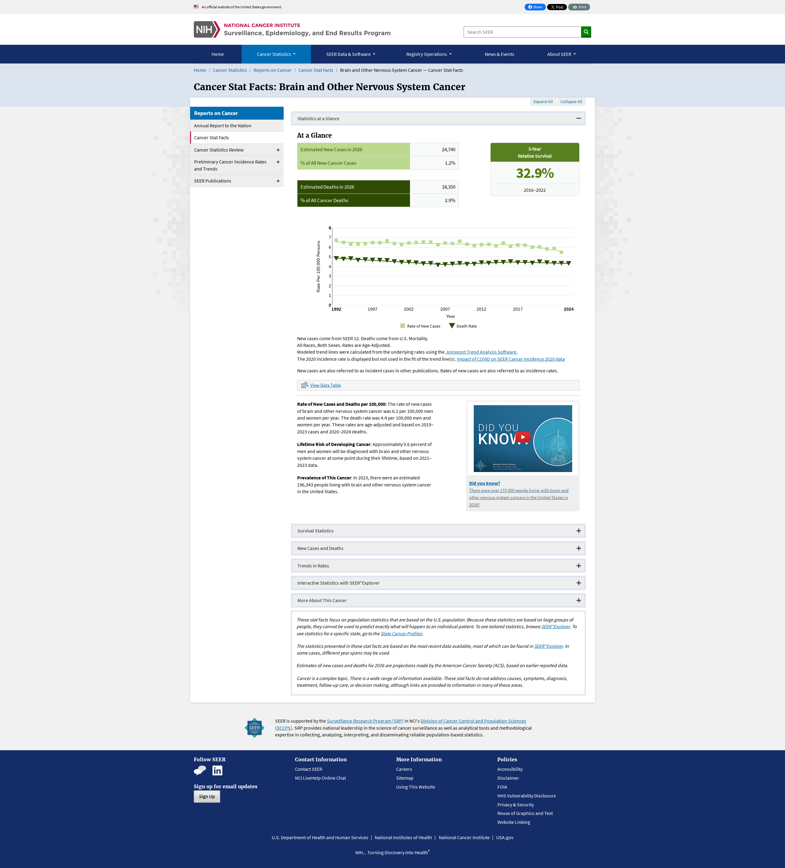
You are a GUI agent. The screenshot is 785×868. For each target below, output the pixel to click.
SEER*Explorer (555, 626)
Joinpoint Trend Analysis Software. (482, 352)
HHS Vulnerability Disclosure (526, 796)
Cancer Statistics (230, 70)
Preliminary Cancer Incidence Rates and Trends (230, 165)
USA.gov (504, 837)
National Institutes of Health (403, 837)
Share (537, 7)
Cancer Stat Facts (315, 70)
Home (218, 54)
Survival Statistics (315, 531)
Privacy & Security (515, 804)
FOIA (502, 787)
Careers (404, 769)
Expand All (543, 101)
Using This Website (415, 787)
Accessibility (510, 769)
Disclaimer (508, 778)
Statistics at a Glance (318, 118)
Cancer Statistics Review (218, 150)
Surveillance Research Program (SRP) (365, 721)
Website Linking (513, 822)
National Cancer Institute (464, 837)
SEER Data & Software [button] (349, 54)
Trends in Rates (313, 566)
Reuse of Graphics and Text (525, 813)
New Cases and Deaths (320, 548)
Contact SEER (308, 769)
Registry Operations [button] (427, 54)
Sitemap (404, 778)
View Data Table (325, 385)
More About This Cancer (322, 600)
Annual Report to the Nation (222, 125)
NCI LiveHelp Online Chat (320, 778)
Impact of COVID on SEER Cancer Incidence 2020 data (511, 359)
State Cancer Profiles (401, 633)
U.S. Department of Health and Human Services (320, 837)
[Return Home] (292, 29)
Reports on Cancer (273, 70)
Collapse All (571, 101)
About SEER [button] (559, 54)
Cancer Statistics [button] (274, 54)
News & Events (499, 54)
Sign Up (207, 796)
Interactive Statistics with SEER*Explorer (338, 583)
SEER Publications (212, 181)
